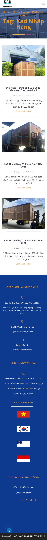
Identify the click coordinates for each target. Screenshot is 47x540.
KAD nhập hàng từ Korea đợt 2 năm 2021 (23, 165)
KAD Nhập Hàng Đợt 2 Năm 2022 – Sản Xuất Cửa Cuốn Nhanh (23, 89)
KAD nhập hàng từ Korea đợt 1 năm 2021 (23, 241)
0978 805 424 (25, 383)
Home (6, 12)
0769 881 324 (27, 388)
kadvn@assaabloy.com (22, 350)
